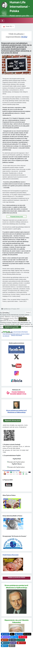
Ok (2, 332)
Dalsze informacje (16, 335)
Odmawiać (9, 332)
